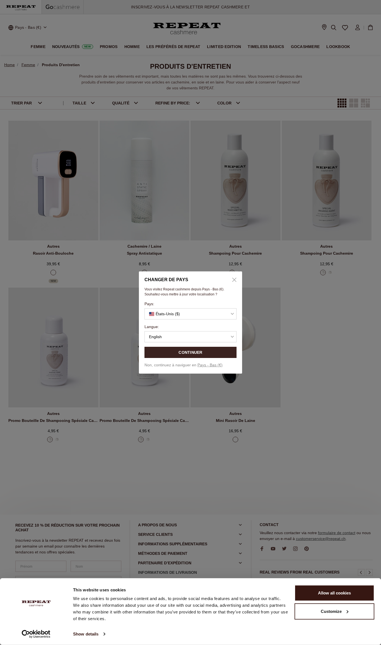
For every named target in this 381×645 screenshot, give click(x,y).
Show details (85, 634)
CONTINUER (190, 352)
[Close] (232, 280)
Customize (331, 611)
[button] (190, 313)
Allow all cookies (334, 593)
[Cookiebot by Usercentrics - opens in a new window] (36, 634)
